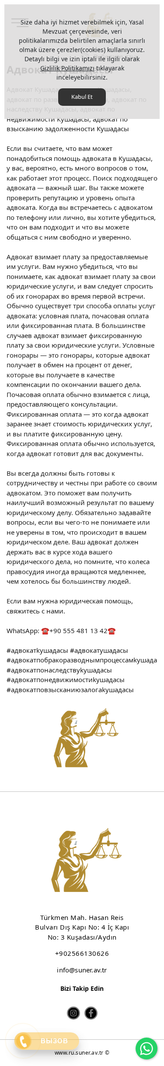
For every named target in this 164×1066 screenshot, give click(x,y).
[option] (82, 739)
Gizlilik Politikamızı (67, 68)
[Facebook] (91, 1013)
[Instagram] (73, 1013)
